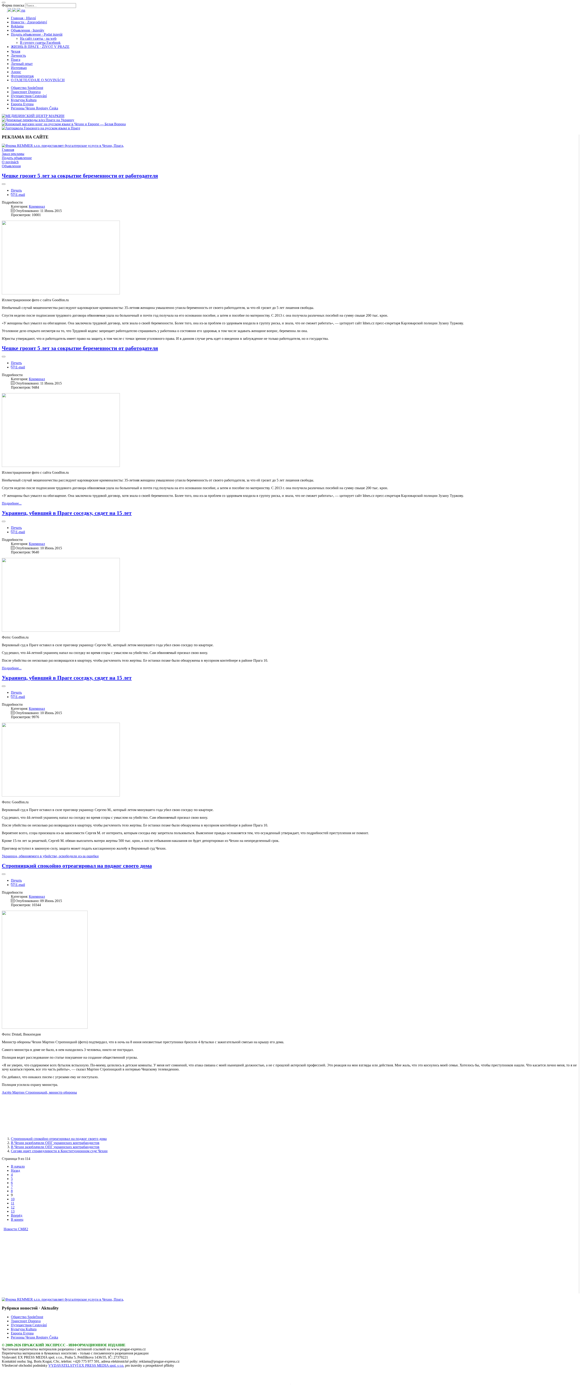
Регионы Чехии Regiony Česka (34, 108)
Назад (15, 1170)
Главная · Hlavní (23, 18)
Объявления (11, 166)
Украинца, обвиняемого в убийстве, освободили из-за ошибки (50, 856)
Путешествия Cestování (29, 96)
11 (12, 1203)
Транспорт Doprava (26, 92)
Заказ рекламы (13, 154)
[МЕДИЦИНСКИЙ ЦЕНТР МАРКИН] (33, 116)
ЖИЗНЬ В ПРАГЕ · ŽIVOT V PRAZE (40, 47)
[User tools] (3, 184)
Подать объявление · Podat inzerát (36, 34)
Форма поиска (13, 5)
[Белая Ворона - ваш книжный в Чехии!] (64, 124)
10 (13, 1199)
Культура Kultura (24, 100)
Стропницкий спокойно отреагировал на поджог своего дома (77, 866)
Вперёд (16, 1215)
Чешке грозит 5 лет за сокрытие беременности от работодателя (80, 176)
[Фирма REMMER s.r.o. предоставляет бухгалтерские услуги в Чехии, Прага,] (63, 146)
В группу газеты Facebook (40, 42)
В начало (18, 1166)
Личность (18, 55)
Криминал (37, 206)
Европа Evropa (22, 104)
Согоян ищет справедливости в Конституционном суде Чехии (59, 1151)
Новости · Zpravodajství (29, 22)
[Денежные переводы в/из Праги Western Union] (38, 120)
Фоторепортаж (22, 76)
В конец (17, 1219)
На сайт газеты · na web (38, 38)
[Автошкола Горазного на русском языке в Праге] (41, 128)
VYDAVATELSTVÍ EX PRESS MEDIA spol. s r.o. (86, 1365)
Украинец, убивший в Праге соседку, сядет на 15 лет (67, 513)
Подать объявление (17, 158)
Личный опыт (22, 64)
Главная (8, 150)
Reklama (17, 26)
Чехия (15, 51)
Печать (16, 190)
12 (13, 1207)
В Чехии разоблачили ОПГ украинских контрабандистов (55, 1143)
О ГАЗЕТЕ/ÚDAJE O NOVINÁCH (38, 80)
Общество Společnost (27, 88)
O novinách (10, 162)
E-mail (20, 195)
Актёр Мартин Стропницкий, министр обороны (39, 1092)
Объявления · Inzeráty (27, 30)
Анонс (16, 72)
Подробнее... (12, 503)
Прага (15, 60)
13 (13, 1211)
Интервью (19, 68)
